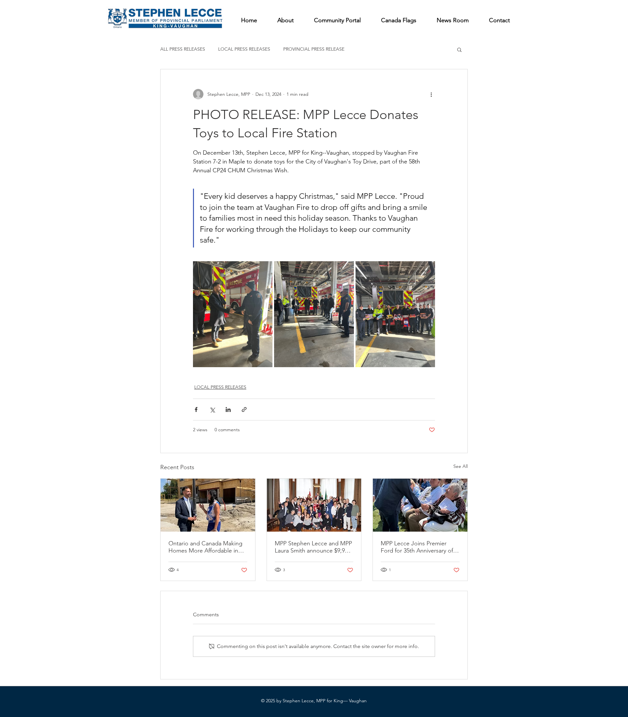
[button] (459, 49)
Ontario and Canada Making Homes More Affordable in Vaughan (205, 547)
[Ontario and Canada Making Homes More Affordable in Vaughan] (208, 505)
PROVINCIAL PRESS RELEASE (313, 49)
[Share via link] (244, 409)
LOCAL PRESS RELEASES (244, 49)
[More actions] (431, 94)
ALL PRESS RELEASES (182, 49)
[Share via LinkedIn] (228, 409)
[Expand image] (232, 314)
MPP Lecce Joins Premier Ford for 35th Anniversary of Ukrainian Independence (417, 547)
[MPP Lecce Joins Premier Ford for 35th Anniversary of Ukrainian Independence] (420, 505)
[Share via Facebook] (196, 409)
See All (460, 466)
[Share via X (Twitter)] (212, 409)
